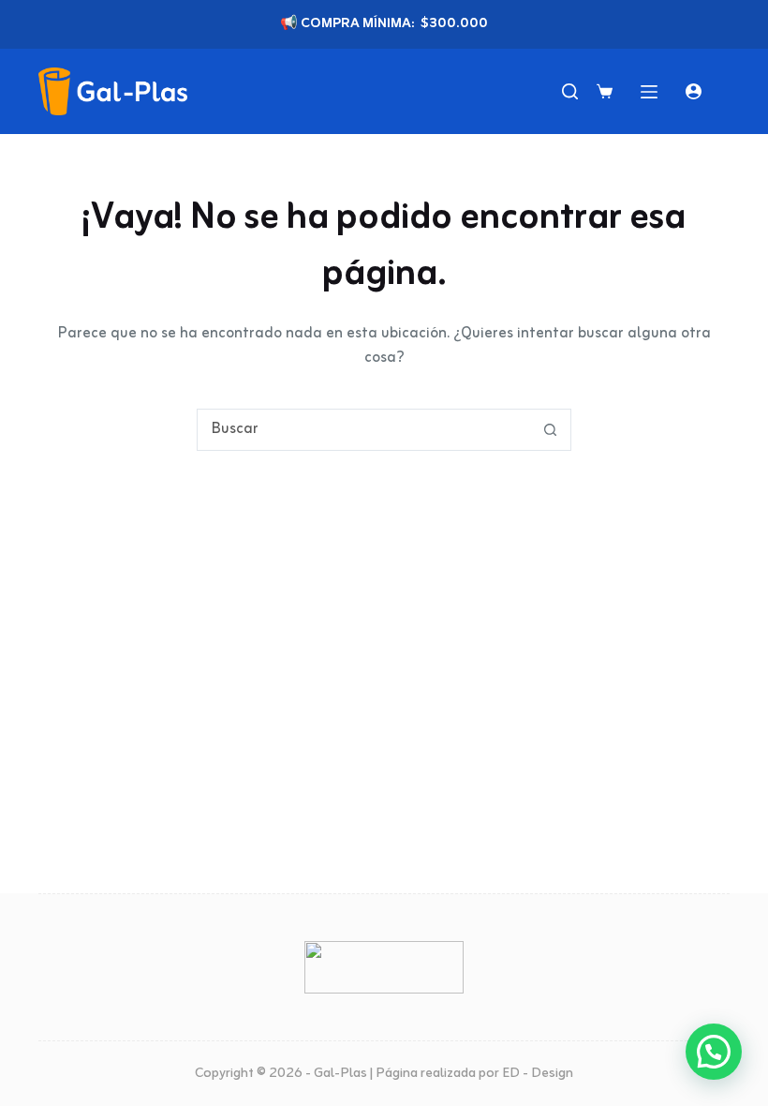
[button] (714, 1052)
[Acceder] (694, 91)
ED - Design (537, 1073)
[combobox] (364, 430)
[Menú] (649, 91)
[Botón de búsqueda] (550, 430)
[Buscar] (570, 91)
